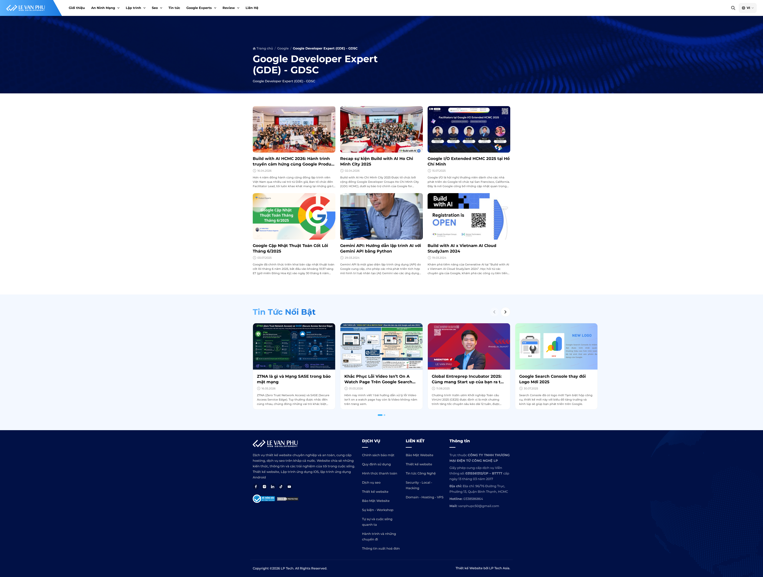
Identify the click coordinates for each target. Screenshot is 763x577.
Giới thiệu (77, 8)
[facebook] (256, 486)
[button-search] (733, 8)
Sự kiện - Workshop (377, 510)
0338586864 (473, 499)
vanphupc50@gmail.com (478, 506)
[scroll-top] (758, 458)
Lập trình (133, 8)
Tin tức (174, 8)
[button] (118, 8)
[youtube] (289, 486)
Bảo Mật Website (376, 501)
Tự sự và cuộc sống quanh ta (377, 522)
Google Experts (199, 8)
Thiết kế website (375, 492)
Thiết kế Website (469, 568)
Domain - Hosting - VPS (424, 497)
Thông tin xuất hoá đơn (381, 548)
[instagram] (264, 486)
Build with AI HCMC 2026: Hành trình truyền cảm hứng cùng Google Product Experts (294, 164)
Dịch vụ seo (371, 482)
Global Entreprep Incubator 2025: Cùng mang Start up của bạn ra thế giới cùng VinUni (381, 382)
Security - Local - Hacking (419, 485)
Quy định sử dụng (376, 464)
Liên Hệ (252, 8)
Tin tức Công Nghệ (421, 473)
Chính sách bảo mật (378, 455)
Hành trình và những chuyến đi (379, 536)
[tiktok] (281, 486)
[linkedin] (272, 486)
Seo (155, 8)
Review (229, 8)
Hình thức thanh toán (379, 473)
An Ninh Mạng (103, 8)
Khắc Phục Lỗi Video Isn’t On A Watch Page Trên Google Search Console (291, 382)
